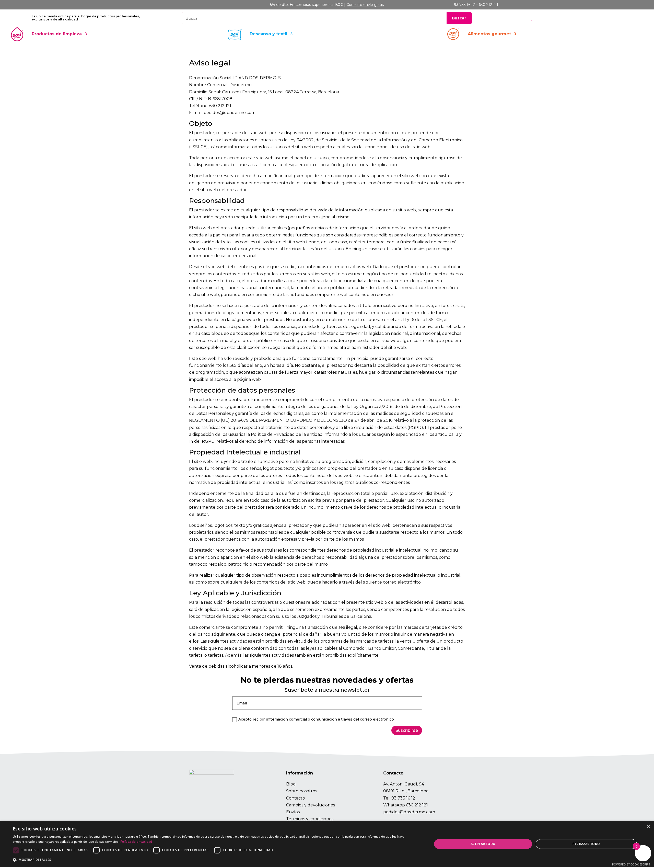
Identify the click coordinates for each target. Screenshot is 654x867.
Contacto (295, 798)
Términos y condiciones (309, 818)
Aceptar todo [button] (483, 844)
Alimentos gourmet (489, 33)
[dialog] (327, 844)
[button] (216, 859)
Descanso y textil (268, 33)
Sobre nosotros (301, 791)
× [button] (648, 826)
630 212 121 (417, 805)
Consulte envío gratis (365, 4)
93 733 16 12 (403, 798)
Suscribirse (406, 730)
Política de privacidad (136, 841)
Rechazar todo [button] (586, 844)
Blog (291, 784)
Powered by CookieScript (631, 864)
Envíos (293, 811)
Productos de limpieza (57, 33)
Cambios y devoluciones (310, 805)
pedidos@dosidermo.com (409, 811)
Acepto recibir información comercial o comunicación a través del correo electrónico (316, 719)
